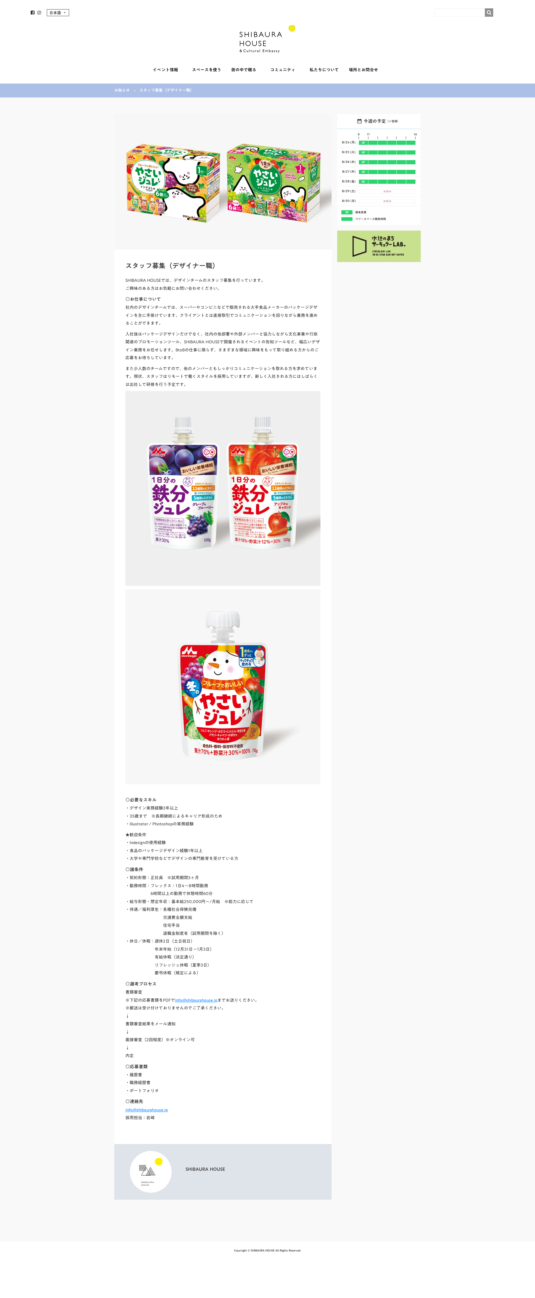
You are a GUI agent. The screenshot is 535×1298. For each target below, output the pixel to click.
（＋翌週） (393, 121)
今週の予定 (375, 121)
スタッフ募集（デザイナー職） (166, 90)
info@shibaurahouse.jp (196, 1000)
